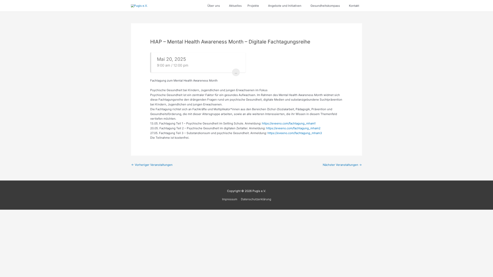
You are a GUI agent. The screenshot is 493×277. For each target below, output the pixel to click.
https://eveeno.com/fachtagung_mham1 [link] (289, 123)
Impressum (229, 199)
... (236, 72)
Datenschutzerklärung (256, 199)
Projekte (253, 6)
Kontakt (354, 6)
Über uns (213, 6)
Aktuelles (235, 6)
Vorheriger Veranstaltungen (152, 165)
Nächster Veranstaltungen (342, 165)
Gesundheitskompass (325, 6)
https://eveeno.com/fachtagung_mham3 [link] (294, 133)
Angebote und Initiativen (284, 6)
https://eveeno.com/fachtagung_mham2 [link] (293, 128)
